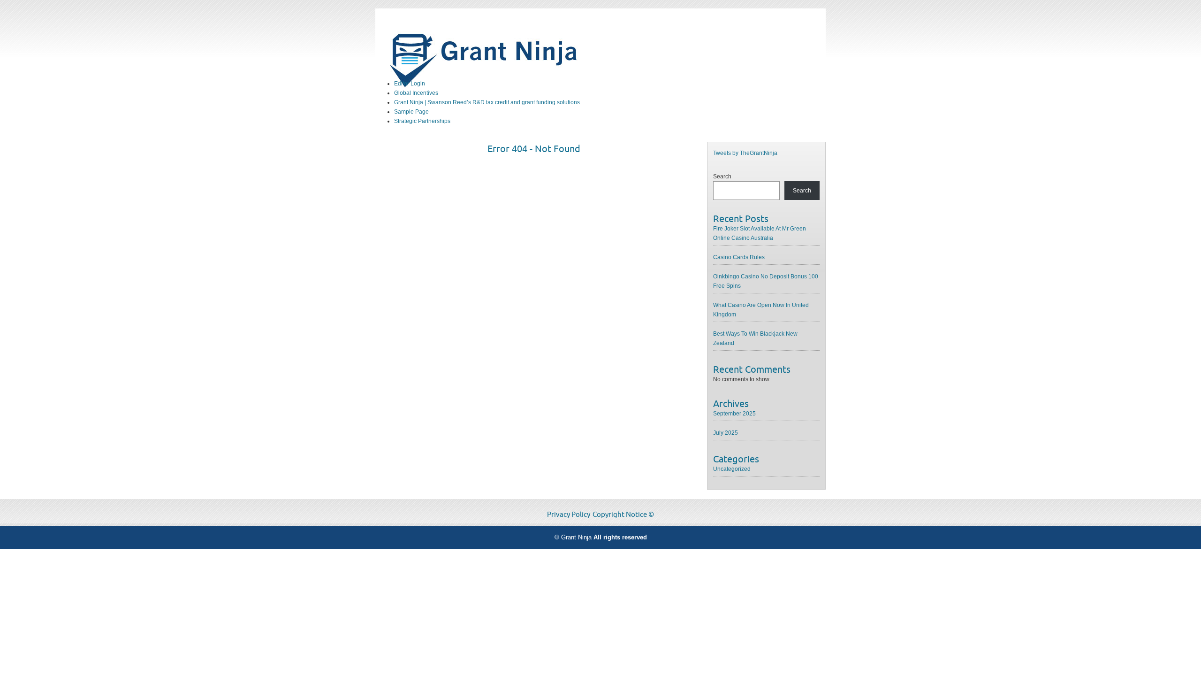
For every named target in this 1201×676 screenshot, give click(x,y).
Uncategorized (732, 469)
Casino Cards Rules (739, 257)
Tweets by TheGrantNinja (745, 153)
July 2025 (725, 433)
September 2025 (734, 413)
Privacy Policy (568, 514)
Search (722, 176)
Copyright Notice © (623, 514)
